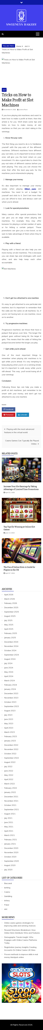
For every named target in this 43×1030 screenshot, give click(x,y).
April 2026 (8, 594)
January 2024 (10, 689)
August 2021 (10, 814)
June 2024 (8, 667)
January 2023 (10, 740)
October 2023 (10, 702)
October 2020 (10, 856)
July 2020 (8, 869)
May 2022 (8, 775)
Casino (7, 892)
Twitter (23, 409)
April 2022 (8, 779)
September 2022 (11, 758)
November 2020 (11, 852)
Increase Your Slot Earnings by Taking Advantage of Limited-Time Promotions (21, 487)
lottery (7, 900)
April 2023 (8, 728)
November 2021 (11, 801)
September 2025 (11, 612)
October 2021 (10, 805)
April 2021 (8, 831)
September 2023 (11, 706)
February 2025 (10, 633)
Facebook (9, 409)
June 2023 (8, 719)
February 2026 (10, 603)
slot (4, 90)
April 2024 (8, 676)
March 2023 (9, 732)
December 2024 (11, 642)
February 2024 (10, 685)
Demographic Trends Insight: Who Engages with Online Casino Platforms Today (20, 940)
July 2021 (8, 818)
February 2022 (10, 788)
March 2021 (9, 835)
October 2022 (10, 753)
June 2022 (8, 771)
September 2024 (11, 655)
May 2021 (8, 826)
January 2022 (10, 792)
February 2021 (10, 839)
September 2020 (11, 861)
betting (7, 887)
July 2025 (8, 620)
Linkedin (23, 414)
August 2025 (10, 616)
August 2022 (10, 762)
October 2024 (10, 650)
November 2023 (11, 697)
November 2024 (11, 646)
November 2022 (11, 749)
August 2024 (10, 659)
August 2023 (10, 710)
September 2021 (11, 809)
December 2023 (11, 693)
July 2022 (8, 766)
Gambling (8, 896)
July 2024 (8, 663)
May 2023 (8, 723)
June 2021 (8, 822)
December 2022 (11, 745)
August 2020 (10, 865)
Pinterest (9, 414)
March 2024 (9, 680)
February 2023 (10, 736)
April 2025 (8, 629)
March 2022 (9, 783)
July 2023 (8, 715)
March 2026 (9, 599)
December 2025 (11, 607)
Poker (6, 905)
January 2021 (10, 844)
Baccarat (8, 883)
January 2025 (10, 637)
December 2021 (11, 796)
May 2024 (8, 672)
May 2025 (8, 624)
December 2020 (11, 848)
